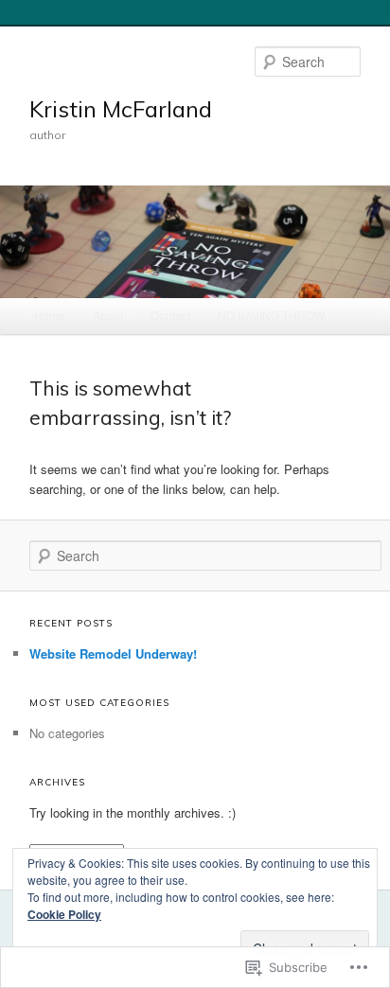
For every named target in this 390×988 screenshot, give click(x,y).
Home (49, 315)
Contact (170, 315)
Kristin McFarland (120, 109)
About (108, 315)
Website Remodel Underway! (113, 653)
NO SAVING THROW (271, 315)
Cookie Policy (64, 914)
